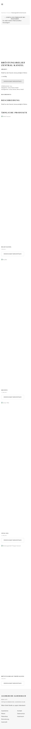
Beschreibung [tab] (6, 94)
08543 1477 (4, 699)
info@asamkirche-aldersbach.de (13, 702)
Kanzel (8, 12)
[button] (2, 4)
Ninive (18, 89)
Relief (16, 87)
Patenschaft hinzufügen (13, 81)
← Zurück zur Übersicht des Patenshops (15, 18)
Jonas (9, 87)
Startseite (3, 12)
